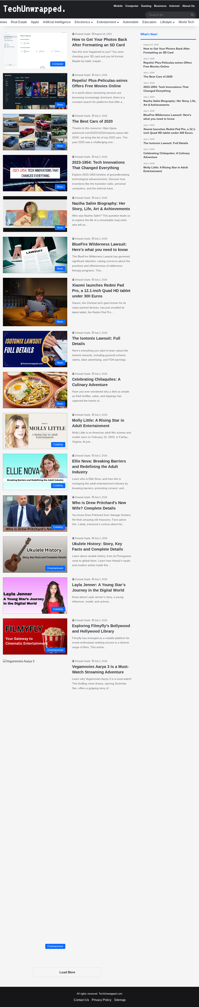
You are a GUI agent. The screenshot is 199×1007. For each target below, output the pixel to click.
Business (160, 5)
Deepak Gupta (82, 34)
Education (149, 22)
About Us (188, 5)
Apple (35, 22)
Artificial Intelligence (57, 22)
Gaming (146, 5)
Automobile (131, 22)
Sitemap (120, 1000)
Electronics (82, 22)
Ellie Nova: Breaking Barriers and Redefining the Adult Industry (99, 466)
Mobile (118, 5)
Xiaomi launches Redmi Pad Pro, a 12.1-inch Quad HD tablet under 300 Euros (101, 290)
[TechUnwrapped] (34, 9)
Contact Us (81, 1000)
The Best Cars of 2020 (92, 121)
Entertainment (106, 22)
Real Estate (19, 22)
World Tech (186, 22)
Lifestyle (166, 22)
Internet (174, 5)
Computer (131, 5)
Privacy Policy (101, 1000)
